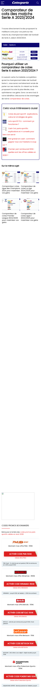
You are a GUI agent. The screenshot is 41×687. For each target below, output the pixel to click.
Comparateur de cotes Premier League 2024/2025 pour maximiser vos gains (10, 218)
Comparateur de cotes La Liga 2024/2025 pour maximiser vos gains (29, 189)
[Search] (37, 3)
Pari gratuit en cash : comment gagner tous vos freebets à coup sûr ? (19, 142)
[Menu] (2, 3)
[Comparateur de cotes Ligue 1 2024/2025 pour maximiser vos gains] (30, 200)
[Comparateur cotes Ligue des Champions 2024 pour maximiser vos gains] (11, 172)
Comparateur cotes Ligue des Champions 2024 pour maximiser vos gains (11, 189)
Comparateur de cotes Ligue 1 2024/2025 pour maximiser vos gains (29, 216)
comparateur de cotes (19, 98)
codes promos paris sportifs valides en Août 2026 (18, 533)
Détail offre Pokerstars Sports (20, 680)
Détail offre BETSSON (20, 647)
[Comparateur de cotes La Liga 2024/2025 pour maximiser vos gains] (30, 172)
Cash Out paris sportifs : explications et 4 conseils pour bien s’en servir (18, 131)
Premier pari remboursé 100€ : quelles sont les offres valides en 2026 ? (19, 152)
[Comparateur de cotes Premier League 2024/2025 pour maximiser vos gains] (11, 200)
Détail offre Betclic (20, 616)
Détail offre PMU (20, 558)
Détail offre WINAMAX (20, 588)
